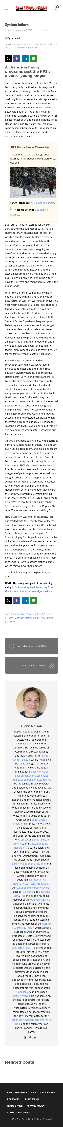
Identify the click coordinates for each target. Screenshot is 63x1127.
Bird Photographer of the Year (29, 863)
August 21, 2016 (25, 30)
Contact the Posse (18, 1112)
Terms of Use (15, 1106)
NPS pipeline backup (42, 202)
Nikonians (27, 891)
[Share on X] (8, 58)
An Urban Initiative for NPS (32, 646)
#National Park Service (39, 614)
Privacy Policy (36, 1106)
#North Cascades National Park (23, 617)
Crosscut (23, 839)
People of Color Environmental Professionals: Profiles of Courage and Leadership (31, 775)
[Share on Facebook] (16, 58)
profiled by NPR (21, 995)
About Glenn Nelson (43, 1092)
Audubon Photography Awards (33, 887)
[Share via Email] (33, 58)
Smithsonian (23, 991)
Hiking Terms (31, 1099)
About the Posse (17, 1092)
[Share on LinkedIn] (25, 58)
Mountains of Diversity (33, 665)
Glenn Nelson (11, 30)
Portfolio (13, 1099)
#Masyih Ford (19, 614)
